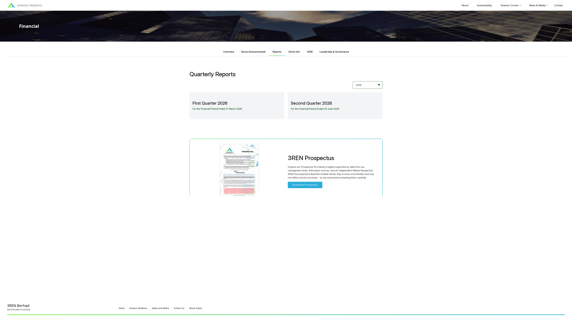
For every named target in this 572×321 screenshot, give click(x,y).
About (465, 5)
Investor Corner (510, 5)
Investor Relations (138, 308)
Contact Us (179, 308)
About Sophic (195, 308)
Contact (558, 5)
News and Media (160, 308)
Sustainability (484, 5)
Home (122, 308)
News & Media (537, 5)
